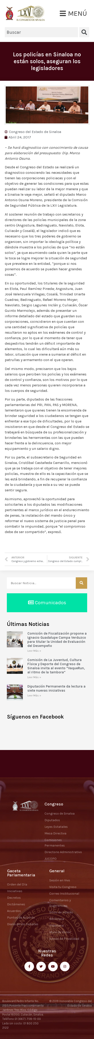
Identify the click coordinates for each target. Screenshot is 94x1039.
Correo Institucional (64, 894)
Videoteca (56, 925)
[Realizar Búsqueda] (81, 583)
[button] (73, 13)
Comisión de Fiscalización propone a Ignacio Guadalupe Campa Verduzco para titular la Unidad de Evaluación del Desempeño (57, 639)
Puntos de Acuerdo (21, 917)
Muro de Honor (60, 932)
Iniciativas (14, 891)
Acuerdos (14, 911)
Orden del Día (17, 884)
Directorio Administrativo (63, 852)
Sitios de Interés (61, 912)
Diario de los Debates (22, 924)
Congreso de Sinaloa (59, 813)
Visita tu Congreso (62, 887)
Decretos (14, 898)
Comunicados (50, 603)
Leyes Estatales (56, 827)
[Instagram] (65, 966)
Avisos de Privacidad (64, 939)
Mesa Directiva (55, 833)
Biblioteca (56, 919)
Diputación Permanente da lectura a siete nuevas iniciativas (56, 688)
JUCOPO (50, 859)
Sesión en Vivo (59, 880)
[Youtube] (53, 966)
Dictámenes (16, 904)
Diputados (52, 820)
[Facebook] (29, 966)
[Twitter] (41, 966)
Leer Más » (34, 650)
